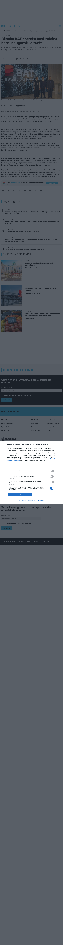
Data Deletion (22, 500)
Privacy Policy (40, 500)
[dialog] (31, 472)
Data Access (31, 500)
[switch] (52, 471)
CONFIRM (20, 494)
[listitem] (31, 467)
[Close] (59, 444)
